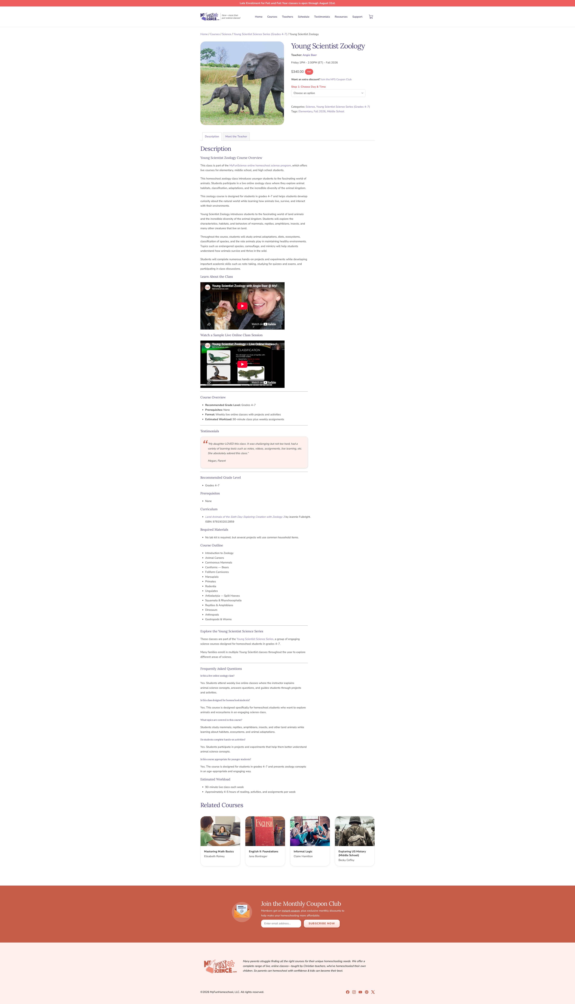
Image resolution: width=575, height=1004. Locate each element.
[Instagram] (354, 992)
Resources (341, 16)
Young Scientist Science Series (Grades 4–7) (260, 34)
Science (226, 34)
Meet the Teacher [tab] (236, 136)
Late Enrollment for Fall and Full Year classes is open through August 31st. (287, 3)
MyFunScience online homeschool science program (260, 165)
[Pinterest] (366, 992)
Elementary (305, 111)
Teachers (287, 16)
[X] (373, 992)
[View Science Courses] (360, 992)
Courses (272, 16)
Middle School (335, 111)
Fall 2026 (320, 111)
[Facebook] (348, 992)
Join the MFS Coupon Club (336, 79)
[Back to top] (567, 996)
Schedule (303, 16)
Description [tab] (212, 136)
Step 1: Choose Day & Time (308, 87)
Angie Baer (310, 55)
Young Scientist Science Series (255, 639)
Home (258, 16)
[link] (220, 841)
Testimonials (322, 16)
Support (357, 16)
